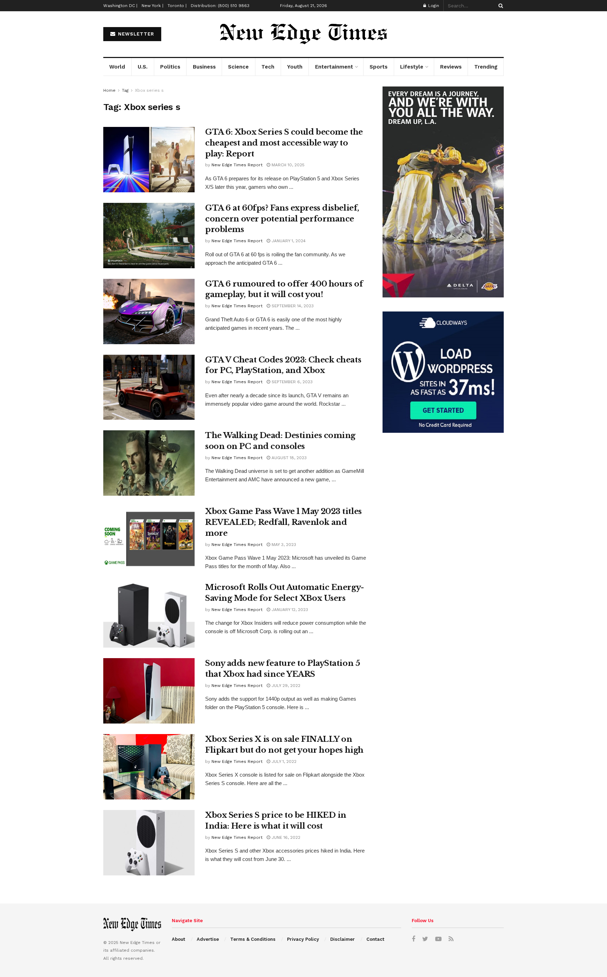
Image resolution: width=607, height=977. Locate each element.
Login (433, 5)
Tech (267, 67)
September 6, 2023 (291, 381)
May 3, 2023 (283, 544)
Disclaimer (342, 939)
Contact (375, 939)
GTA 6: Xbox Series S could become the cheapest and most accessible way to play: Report (284, 143)
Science (238, 67)
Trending (485, 67)
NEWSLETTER (135, 34)
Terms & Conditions (252, 939)
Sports (378, 67)
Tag (125, 90)
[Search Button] (499, 5)
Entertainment (334, 67)
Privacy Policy (303, 939)
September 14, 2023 (292, 305)
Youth (294, 67)
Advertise (208, 939)
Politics (170, 67)
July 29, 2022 (285, 685)
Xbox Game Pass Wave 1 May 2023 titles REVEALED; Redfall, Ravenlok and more (283, 522)
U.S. (143, 67)
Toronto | (177, 5)
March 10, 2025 (287, 164)
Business (204, 67)
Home (109, 90)
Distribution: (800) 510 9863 (220, 5)
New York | (152, 5)
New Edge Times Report (236, 164)
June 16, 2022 (285, 837)
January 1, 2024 (288, 240)
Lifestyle (411, 67)
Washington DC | (120, 5)
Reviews (451, 67)
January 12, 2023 (289, 609)
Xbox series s (149, 90)
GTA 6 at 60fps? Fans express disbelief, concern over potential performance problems (282, 218)
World (117, 67)
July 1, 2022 (283, 761)
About (178, 939)
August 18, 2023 (288, 457)
